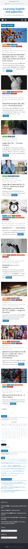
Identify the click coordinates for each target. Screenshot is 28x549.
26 (2, 437)
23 (17, 434)
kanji (2, 468)
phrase (20, 471)
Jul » (5, 440)
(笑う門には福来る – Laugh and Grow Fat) (13, 310)
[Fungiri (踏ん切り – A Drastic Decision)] (14, 127)
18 (25, 432)
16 (17, 432)
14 (10, 432)
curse (11, 180)
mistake (4, 471)
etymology (9, 97)
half (24, 223)
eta (3, 391)
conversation (16, 460)
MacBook (20, 180)
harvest (15, 50)
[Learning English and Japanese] (2, 19)
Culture (4, 44)
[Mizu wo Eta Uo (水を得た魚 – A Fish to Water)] (14, 376)
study (16, 473)
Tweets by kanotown (5, 446)
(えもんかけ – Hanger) (11, 266)
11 (25, 429)
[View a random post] (25, 19)
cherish (7, 347)
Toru (4, 48)
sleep (14, 473)
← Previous (4, 409)
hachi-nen (11, 50)
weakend (14, 181)
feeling (17, 463)
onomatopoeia (15, 471)
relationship (4, 349)
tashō (11, 349)
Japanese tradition (6, 46)
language (5, 468)
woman (11, 475)
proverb (10, 52)
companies (5, 223)
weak (11, 181)
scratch (8, 181)
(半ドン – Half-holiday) (13, 228)
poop (14, 140)
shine (10, 392)
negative (10, 471)
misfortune (4, 181)
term (13, 262)
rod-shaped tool (9, 262)
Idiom (16, 44)
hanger (12, 261)
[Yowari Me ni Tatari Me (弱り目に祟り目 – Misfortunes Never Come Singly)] (14, 167)
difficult (4, 97)
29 (14, 437)
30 (17, 437)
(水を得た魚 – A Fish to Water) (13, 396)
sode (8, 349)
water (9, 475)
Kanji (4, 93)
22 (14, 434)
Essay (9, 44)
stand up (22, 99)
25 (25, 434)
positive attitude (10, 305)
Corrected (5, 136)
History (13, 217)
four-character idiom (23, 463)
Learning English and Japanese (14, 10)
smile (18, 305)
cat (7, 460)
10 (21, 429)
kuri (24, 50)
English (25, 460)
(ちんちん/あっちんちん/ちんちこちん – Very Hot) (14, 491)
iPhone (16, 180)
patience (7, 52)
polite (23, 471)
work (16, 475)
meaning (18, 468)
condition (8, 180)
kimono (3, 262)
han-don (3, 225)
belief (4, 347)
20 (6, 434)
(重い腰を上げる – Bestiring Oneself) (13, 104)
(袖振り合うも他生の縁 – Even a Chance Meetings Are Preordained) (13, 355)
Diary (9, 176)
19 (2, 434)
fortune (9, 304)
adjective (2, 460)
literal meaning (5, 99)
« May (2, 440)
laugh (24, 304)
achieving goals (6, 50)
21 (10, 434)
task (3, 101)
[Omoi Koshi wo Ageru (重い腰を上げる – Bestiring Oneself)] (14, 82)
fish (14, 391)
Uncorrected (18, 46)
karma (18, 347)
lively (21, 391)
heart (2, 466)
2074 (4, 180)
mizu (8, 392)
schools (19, 225)
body (5, 460)
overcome (4, 305)
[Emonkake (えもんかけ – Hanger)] (14, 246)
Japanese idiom (19, 97)
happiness (13, 304)
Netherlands (11, 225)
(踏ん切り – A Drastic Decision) (12, 144)
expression (5, 304)
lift (23, 97)
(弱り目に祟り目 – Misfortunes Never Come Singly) (13, 186)
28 (10, 437)
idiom (5, 466)
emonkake (8, 261)
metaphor (4, 392)
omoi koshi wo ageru (12, 99)
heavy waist (14, 97)
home (17, 304)
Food (12, 44)
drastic (8, 140)
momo (3, 52)
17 (21, 432)
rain (6, 473)
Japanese (19, 50)
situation (9, 473)
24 (21, 434)
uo (12, 392)
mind (11, 140)
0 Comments (15, 138)
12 (2, 432)
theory (20, 473)
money (7, 471)
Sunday (23, 225)
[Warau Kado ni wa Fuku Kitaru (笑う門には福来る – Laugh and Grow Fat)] (14, 289)
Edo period (21, 460)
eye (13, 180)
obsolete (15, 225)
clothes (4, 261)
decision (4, 140)
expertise (6, 391)
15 (14, 432)
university (3, 475)
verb (6, 475)
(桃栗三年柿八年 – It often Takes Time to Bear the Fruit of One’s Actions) (13, 58)
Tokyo (23, 473)
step (16, 140)
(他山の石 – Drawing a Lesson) (10, 510)
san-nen (14, 52)
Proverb (13, 46)
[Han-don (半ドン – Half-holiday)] (14, 206)
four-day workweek (19, 223)
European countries (7, 217)
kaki (22, 50)
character (9, 460)
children (12, 460)
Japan (7, 225)
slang (12, 473)
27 (6, 437)
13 (6, 432)
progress (18, 99)
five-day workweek (11, 223)
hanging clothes (17, 261)
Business (4, 215)
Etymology (18, 215)
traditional (17, 262)
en (9, 347)
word (14, 475)
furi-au (12, 347)
